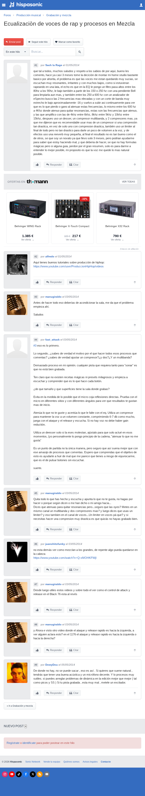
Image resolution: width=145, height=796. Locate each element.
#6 (36, 544)
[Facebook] (26, 774)
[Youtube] (12, 774)
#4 (36, 339)
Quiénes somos (71, 761)
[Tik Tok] (19, 774)
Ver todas (128, 181)
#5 (36, 493)
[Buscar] (80, 52)
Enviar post (15, 42)
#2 (36, 256)
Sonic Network (32, 761)
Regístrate (13, 742)
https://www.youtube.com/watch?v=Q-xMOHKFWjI (64, 557)
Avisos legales (90, 761)
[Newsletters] (47, 774)
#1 (36, 65)
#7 (36, 584)
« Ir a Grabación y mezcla (20, 706)
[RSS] (40, 774)
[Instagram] (5, 774)
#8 (36, 624)
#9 (36, 665)
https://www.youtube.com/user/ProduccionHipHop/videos (68, 266)
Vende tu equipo (51, 761)
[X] (33, 774)
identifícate (29, 742)
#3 (36, 297)
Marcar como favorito (69, 42)
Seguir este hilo (40, 42)
